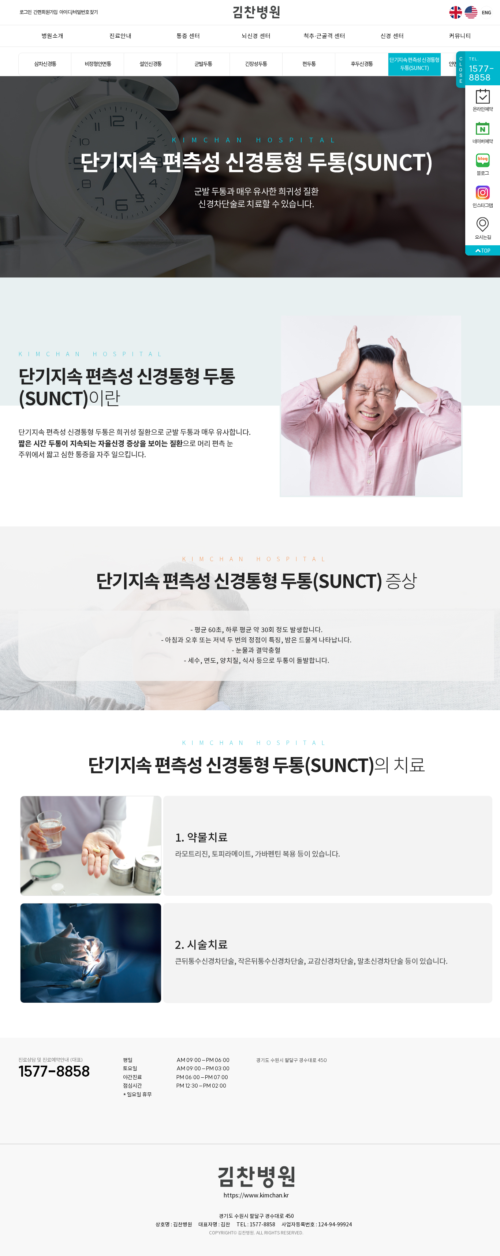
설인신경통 (150, 64)
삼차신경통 (45, 64)
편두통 (309, 64)
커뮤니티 (460, 36)
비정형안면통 (98, 64)
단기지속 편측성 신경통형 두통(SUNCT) (414, 64)
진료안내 (120, 36)
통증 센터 (188, 36)
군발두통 (203, 64)
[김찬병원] (256, 12)
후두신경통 (362, 64)
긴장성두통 (256, 64)
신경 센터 (392, 36)
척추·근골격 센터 (324, 36)
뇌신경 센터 (256, 36)
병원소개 (52, 36)
